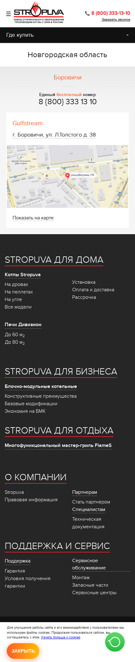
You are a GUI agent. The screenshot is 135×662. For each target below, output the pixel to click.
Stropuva (14, 492)
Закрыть (23, 651)
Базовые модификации (31, 404)
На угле (13, 299)
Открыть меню (5, 13)
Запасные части (90, 585)
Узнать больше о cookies (60, 637)
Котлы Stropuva (23, 275)
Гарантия (15, 571)
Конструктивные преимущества (41, 396)
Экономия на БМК (25, 411)
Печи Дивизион (23, 324)
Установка (83, 282)
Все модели (18, 307)
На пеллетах (19, 292)
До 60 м (15, 334)
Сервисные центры (94, 592)
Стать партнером (91, 502)
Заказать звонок (116, 19)
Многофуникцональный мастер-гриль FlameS (58, 445)
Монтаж (81, 577)
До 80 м (15, 342)
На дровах (16, 284)
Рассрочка (84, 297)
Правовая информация (31, 500)
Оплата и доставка (93, 290)
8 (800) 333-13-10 (110, 13)
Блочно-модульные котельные (41, 386)
